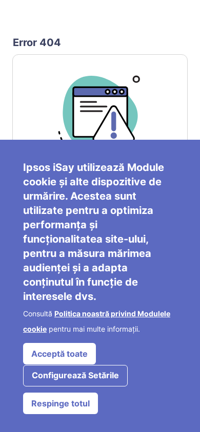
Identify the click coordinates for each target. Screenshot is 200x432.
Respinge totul (60, 403)
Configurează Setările (75, 375)
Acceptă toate (59, 354)
